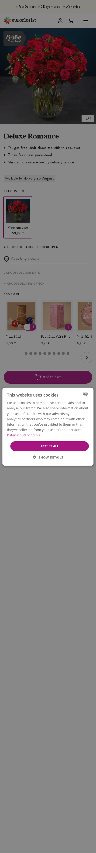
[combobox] (85, 393)
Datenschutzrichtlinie (24, 435)
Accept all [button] (50, 446)
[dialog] (47, 426)
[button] (48, 457)
